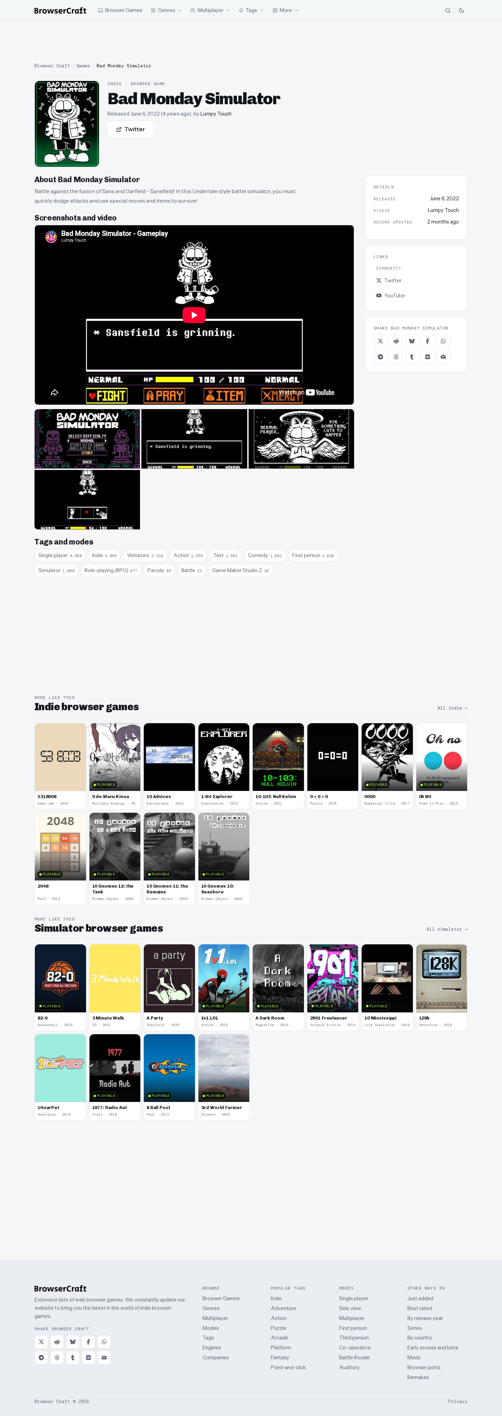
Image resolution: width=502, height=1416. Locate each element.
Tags (208, 1337)
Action (279, 1318)
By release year (425, 1318)
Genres (211, 1308)
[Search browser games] (448, 10)
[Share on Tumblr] (412, 357)
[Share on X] (380, 341)
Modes (211, 1328)
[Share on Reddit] (396, 341)
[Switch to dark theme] (461, 10)
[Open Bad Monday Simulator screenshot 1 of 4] (87, 439)
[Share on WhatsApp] (443, 341)
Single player (353, 1298)
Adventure (283, 1308)
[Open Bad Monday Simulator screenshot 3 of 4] (301, 439)
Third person (354, 1337)
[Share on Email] (443, 357)
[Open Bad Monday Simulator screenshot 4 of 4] (87, 499)
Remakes (418, 1377)
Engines (212, 1347)
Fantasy (280, 1357)
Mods (414, 1357)
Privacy (458, 1401)
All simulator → (447, 929)
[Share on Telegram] (380, 357)
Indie (276, 1298)
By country (419, 1337)
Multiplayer (215, 1318)
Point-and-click (288, 1367)
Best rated (419, 1308)
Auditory (349, 1367)
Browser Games (221, 1298)
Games (83, 66)
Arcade (279, 1337)
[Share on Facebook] (427, 341)
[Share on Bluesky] (412, 341)
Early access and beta (432, 1347)
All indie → (452, 708)
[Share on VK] (427, 357)
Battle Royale (354, 1357)
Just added (420, 1298)
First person (353, 1328)
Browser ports (424, 1367)
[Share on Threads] (396, 357)
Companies (216, 1357)
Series (414, 1328)
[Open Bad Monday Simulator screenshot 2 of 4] (194, 439)
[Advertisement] (251, 41)
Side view (350, 1308)
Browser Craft (52, 66)
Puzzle (279, 1328)
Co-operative (355, 1347)
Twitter (134, 129)
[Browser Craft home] (60, 10)
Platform (281, 1347)
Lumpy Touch (216, 113)
